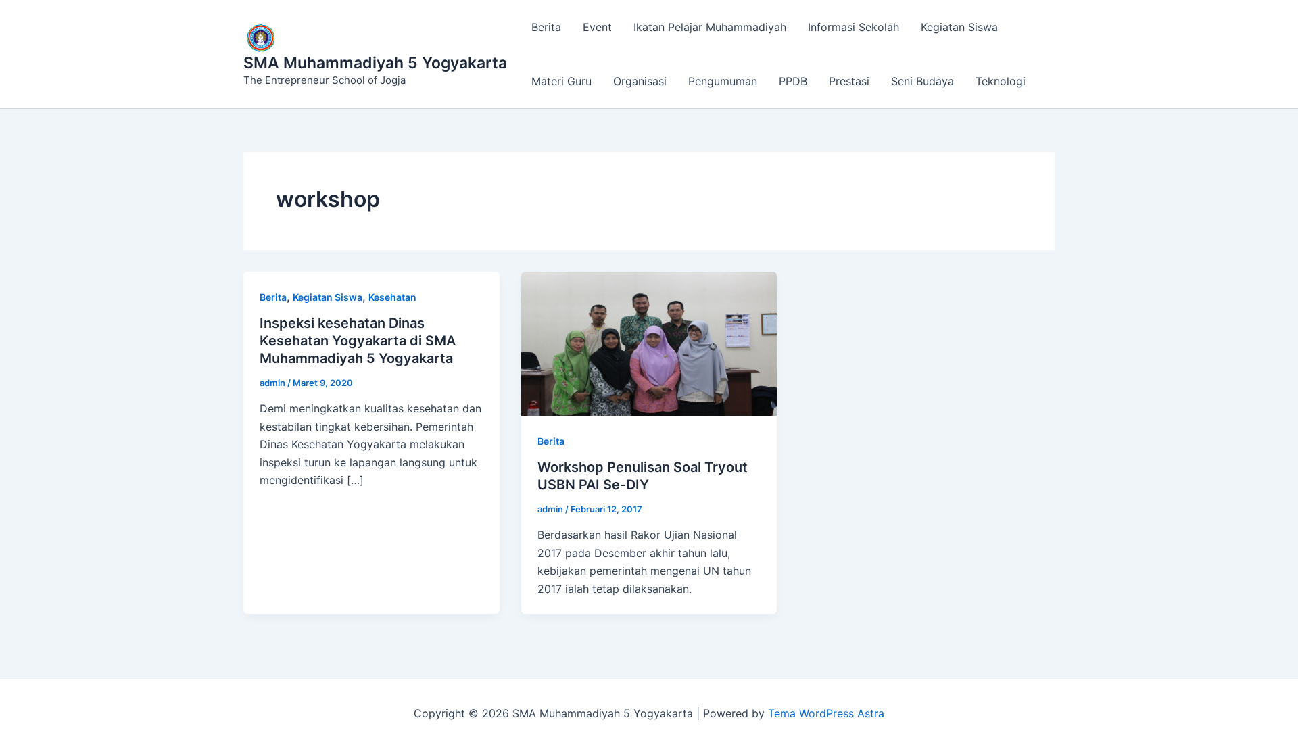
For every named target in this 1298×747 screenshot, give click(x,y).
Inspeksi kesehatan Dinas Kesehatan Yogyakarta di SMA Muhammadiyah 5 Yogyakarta (358, 340)
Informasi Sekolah (853, 27)
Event (597, 27)
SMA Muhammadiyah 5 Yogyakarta (375, 62)
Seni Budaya (922, 81)
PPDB (793, 81)
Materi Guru (561, 81)
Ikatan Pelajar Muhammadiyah (709, 27)
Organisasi (640, 81)
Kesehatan (392, 297)
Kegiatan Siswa (959, 27)
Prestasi (849, 81)
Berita (546, 27)
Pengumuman (722, 81)
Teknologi (1001, 81)
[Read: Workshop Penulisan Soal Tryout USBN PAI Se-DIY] (649, 343)
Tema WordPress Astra (826, 713)
